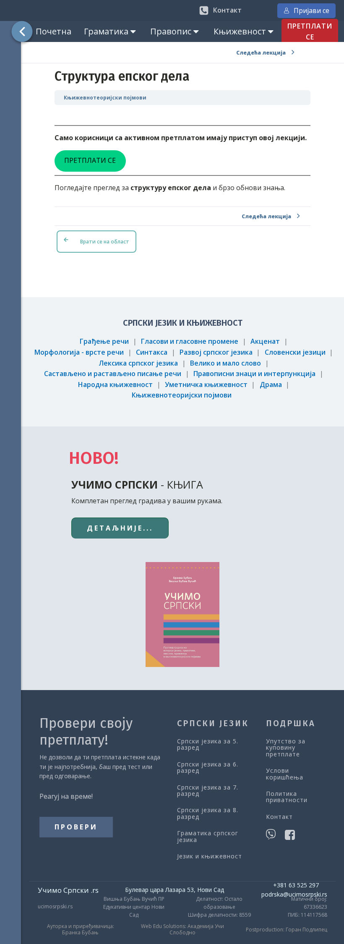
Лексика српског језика (138, 363)
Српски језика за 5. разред (207, 744)
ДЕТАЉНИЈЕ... (120, 528)
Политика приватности (287, 796)
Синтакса (151, 352)
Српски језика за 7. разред (207, 790)
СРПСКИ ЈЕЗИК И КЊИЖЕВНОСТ (182, 323)
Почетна (53, 31)
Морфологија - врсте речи (79, 352)
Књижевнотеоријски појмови (105, 97)
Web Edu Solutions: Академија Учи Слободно (182, 929)
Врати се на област (104, 241)
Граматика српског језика (207, 836)
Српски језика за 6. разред (207, 767)
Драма (271, 384)
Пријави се (311, 10)
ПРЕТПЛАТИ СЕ (309, 31)
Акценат (265, 341)
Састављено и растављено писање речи (112, 373)
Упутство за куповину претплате (285, 747)
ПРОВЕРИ (76, 827)
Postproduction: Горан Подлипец (286, 930)
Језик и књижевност (209, 856)
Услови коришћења (284, 773)
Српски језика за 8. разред (207, 813)
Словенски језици (295, 352)
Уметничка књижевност (206, 384)
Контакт (279, 816)
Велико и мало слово (225, 363)
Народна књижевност (115, 384)
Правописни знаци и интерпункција (254, 373)
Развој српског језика (216, 352)
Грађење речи (104, 341)
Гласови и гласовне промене (189, 341)
